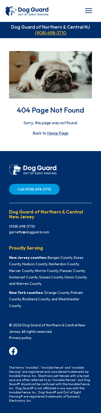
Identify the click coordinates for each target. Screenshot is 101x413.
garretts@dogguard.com (29, 232)
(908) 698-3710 (50, 33)
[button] (88, 10)
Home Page (57, 133)
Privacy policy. (20, 337)
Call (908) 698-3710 (34, 189)
